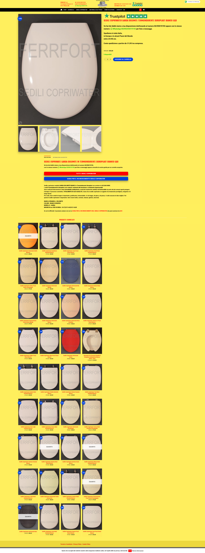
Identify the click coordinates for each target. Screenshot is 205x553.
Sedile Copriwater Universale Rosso (70, 356)
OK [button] (130, 550)
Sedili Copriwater (81, 9)
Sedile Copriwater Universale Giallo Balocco (28, 251)
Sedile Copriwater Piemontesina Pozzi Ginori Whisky (28, 321)
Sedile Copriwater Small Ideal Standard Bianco (92, 251)
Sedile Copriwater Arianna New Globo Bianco (49, 462)
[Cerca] (140, 10)
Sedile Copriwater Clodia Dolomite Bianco (49, 392)
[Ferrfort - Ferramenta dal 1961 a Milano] (102, 4)
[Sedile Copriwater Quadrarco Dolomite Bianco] (49, 236)
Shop (65, 9)
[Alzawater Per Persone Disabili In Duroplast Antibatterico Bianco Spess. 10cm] (92, 340)
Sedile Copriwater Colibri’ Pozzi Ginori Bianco (28, 356)
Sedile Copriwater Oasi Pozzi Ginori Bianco (92, 532)
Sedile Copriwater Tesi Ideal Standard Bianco (92, 392)
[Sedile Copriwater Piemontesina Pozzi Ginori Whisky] (28, 306)
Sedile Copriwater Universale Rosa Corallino (71, 321)
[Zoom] (20, 123)
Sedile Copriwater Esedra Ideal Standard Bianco (28, 392)
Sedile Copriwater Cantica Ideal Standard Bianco (71, 497)
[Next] (97, 69)
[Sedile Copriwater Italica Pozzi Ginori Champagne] (28, 271)
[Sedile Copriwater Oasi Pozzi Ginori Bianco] (92, 516)
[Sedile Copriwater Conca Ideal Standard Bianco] (49, 412)
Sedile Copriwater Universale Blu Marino (70, 286)
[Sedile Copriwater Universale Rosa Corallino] (71, 306)
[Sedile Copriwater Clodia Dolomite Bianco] (49, 377)
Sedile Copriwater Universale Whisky (49, 286)
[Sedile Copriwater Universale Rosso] (71, 340)
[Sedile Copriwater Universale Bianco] (49, 306)
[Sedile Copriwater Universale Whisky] (49, 271)
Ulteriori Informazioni (137, 550)
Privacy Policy (77, 544)
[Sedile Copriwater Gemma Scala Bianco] (71, 447)
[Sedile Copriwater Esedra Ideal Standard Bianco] (28, 377)
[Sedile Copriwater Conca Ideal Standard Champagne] (92, 412)
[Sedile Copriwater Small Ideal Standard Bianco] (92, 236)
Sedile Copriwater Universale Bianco (49, 321)
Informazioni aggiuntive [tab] (60, 157)
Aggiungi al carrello (123, 59)
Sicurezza (71, 9)
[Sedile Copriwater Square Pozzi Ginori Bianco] (71, 516)
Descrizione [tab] (47, 157)
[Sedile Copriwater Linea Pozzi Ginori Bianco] (71, 236)
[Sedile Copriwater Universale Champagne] (71, 412)
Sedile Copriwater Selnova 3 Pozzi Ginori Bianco (92, 321)
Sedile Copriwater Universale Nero (28, 531)
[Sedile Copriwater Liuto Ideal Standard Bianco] (49, 516)
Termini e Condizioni (66, 544)
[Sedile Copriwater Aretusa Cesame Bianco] (28, 447)
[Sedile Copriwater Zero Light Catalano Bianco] (28, 412)
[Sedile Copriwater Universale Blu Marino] (71, 271)
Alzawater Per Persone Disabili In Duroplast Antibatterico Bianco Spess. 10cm (92, 357)
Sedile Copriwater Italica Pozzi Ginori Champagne (28, 286)
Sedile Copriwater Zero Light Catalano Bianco (28, 427)
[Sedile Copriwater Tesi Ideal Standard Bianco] (92, 377)
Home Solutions (109, 9)
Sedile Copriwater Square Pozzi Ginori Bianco (71, 532)
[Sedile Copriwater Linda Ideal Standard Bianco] (28, 482)
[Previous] (21, 69)
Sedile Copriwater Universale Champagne (70, 427)
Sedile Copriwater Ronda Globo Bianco (92, 286)
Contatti (119, 9)
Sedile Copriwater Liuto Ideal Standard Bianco (49, 532)
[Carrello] (144, 10)
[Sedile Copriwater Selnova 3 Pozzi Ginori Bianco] (92, 306)
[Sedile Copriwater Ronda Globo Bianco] (92, 271)
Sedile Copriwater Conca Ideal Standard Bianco (49, 427)
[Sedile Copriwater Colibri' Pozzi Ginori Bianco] (28, 340)
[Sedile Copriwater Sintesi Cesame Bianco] (71, 377)
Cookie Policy (86, 544)
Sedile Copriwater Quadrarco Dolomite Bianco (49, 251)
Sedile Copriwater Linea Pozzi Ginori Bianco (70, 251)
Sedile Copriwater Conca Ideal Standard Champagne (92, 427)
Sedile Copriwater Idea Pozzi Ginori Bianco (49, 356)
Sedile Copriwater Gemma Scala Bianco (71, 462)
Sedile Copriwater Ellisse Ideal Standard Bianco (92, 462)
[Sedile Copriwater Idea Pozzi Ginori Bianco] (49, 340)
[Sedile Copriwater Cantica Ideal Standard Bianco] (71, 482)
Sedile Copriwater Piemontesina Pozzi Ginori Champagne (92, 497)
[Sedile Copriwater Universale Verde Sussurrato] (49, 482)
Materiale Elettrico (95, 9)
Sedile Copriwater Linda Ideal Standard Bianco (28, 497)
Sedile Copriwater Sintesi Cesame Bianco (70, 392)
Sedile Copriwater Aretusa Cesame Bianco (28, 462)
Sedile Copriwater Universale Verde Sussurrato (49, 497)
